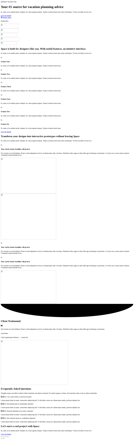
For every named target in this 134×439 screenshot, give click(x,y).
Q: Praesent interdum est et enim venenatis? (19, 411)
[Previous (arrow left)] (2, 438)
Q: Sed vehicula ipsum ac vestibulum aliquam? (20, 418)
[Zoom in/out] (2, 436)
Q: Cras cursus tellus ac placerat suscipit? (18, 397)
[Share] (6, 436)
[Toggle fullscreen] (4, 436)
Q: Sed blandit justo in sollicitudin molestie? (19, 404)
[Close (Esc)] (8, 436)
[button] (67, 397)
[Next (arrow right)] (4, 438)
